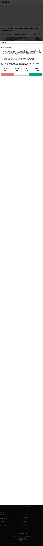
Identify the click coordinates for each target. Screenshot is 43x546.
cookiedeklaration (17, 64)
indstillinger (40, 52)
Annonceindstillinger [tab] (27, 44)
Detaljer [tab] (16, 44)
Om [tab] (37, 44)
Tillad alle (35, 74)
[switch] (16, 70)
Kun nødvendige (8, 74)
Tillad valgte (21, 74)
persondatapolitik (24, 64)
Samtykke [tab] (5, 44)
